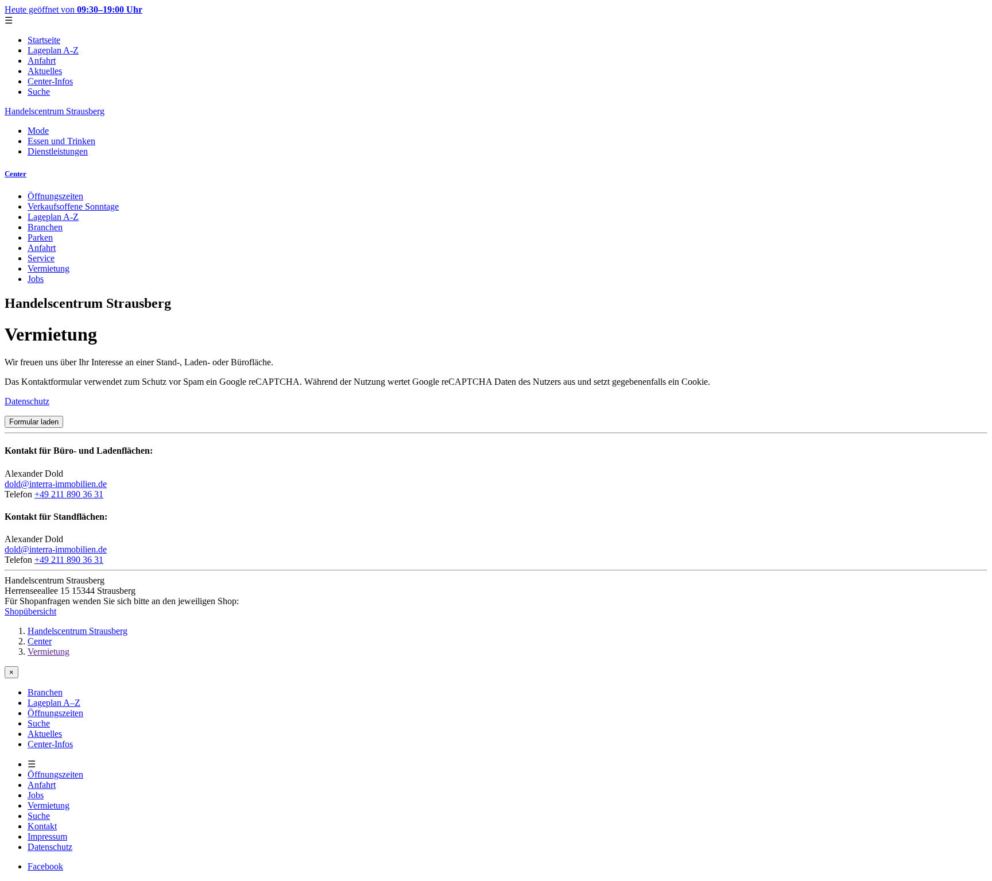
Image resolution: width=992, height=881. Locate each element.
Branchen (45, 227)
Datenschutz (27, 401)
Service (41, 258)
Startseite (44, 40)
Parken (40, 237)
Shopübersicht (30, 611)
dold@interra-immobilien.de (56, 484)
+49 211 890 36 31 (68, 494)
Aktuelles (45, 71)
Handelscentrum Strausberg (54, 111)
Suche (39, 91)
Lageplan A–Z (54, 703)
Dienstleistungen (58, 151)
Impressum (47, 836)
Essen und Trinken (61, 141)
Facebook (45, 866)
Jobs (36, 279)
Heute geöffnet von (73, 9)
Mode (38, 131)
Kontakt (42, 826)
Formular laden (34, 422)
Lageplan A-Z (53, 50)
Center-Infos (50, 81)
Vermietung (48, 268)
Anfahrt (42, 60)
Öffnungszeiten (55, 196)
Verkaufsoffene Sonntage (73, 206)
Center (15, 173)
